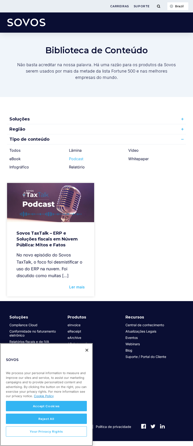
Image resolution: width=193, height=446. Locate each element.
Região (17, 129)
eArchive (74, 338)
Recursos (134, 317)
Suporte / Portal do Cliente (145, 357)
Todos (14, 150)
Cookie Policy (44, 396)
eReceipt (74, 331)
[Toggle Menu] (158, 6)
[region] (46, 394)
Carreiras (119, 6)
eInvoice (74, 325)
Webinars (132, 344)
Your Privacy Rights (46, 431)
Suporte (142, 6)
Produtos (77, 317)
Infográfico (19, 167)
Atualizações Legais (140, 331)
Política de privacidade (113, 427)
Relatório (77, 167)
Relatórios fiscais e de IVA (29, 342)
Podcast (76, 158)
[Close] (87, 350)
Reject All (46, 419)
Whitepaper (138, 158)
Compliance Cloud (23, 325)
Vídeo (133, 150)
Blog (128, 350)
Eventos (131, 338)
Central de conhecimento (144, 325)
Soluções (19, 119)
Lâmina (75, 150)
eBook (15, 158)
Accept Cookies (46, 406)
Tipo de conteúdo (29, 139)
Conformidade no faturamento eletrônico (32, 333)
